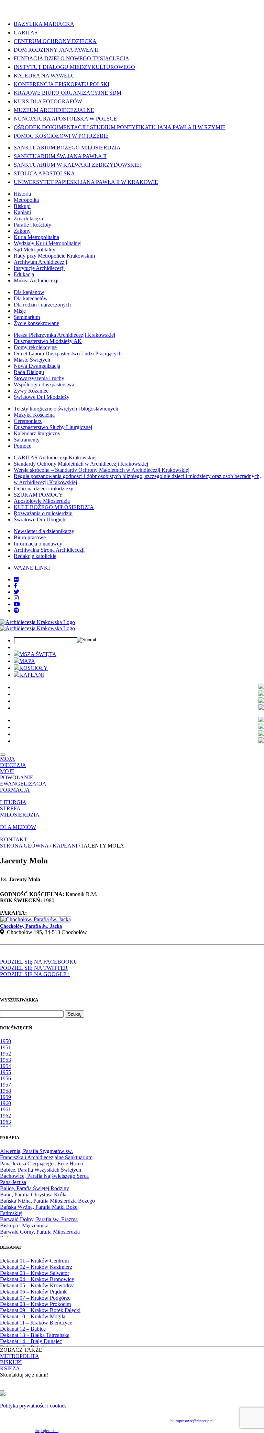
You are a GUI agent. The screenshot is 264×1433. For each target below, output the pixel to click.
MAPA (27, 661)
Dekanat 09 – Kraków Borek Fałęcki (40, 1310)
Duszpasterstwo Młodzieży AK (48, 341)
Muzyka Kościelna (34, 415)
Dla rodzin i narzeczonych (42, 305)
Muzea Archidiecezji (36, 280)
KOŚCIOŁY (33, 668)
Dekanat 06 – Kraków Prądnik (33, 1292)
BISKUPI (11, 1362)
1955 (5, 1072)
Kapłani (22, 212)
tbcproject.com (46, 1430)
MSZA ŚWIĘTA (37, 654)
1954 (5, 1066)
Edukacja (24, 274)
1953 (5, 1060)
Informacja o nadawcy (38, 544)
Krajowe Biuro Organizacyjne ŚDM (67, 93)
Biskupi (22, 206)
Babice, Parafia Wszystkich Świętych (40, 1170)
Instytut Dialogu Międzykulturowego (74, 67)
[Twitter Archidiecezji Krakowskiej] (16, 592)
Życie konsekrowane (36, 323)
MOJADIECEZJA (13, 762)
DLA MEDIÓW (18, 827)
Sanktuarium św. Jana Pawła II (60, 156)
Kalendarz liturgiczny (37, 433)
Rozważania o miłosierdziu (43, 513)
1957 (5, 1085)
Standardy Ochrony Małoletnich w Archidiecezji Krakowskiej (81, 464)
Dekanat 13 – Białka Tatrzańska (34, 1335)
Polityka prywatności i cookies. (34, 1406)
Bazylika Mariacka (44, 24)
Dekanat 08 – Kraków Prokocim (35, 1304)
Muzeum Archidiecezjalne (54, 110)
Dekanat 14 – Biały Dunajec (31, 1341)
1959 (5, 1097)
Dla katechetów (31, 298)
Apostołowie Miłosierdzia (42, 501)
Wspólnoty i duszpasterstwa (44, 384)
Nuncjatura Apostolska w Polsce (65, 119)
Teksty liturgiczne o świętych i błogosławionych (66, 409)
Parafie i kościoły (32, 225)
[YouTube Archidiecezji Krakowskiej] (17, 604)
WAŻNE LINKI (32, 568)
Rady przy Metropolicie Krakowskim (54, 256)
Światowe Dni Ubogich (39, 519)
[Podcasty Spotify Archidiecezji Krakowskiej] (16, 610)
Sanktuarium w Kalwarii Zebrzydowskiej (78, 165)
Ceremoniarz (28, 421)
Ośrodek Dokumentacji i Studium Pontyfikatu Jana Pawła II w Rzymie (120, 127)
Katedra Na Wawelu (44, 76)
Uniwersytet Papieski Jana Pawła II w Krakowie (86, 182)
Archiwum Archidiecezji (40, 262)
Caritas (25, 32)
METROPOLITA (19, 1356)
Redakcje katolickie (35, 556)
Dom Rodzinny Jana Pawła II (56, 50)
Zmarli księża (28, 218)
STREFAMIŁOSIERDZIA (20, 812)
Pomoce (22, 446)
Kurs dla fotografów (48, 101)
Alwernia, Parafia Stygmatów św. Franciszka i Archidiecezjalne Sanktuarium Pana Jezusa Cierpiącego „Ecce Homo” (46, 1157)
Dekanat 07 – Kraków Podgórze (35, 1298)
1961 (5, 1109)
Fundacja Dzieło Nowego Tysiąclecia (71, 58)
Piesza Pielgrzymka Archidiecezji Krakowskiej (64, 335)
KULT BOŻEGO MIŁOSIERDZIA (54, 507)
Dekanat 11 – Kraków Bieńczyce (36, 1323)
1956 (5, 1078)
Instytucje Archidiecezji (39, 268)
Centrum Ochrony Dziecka (55, 41)
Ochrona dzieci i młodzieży (43, 488)
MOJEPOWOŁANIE (16, 774)
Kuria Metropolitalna (36, 237)
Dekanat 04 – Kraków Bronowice (37, 1279)
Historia (22, 194)
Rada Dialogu (29, 372)
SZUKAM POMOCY (38, 495)
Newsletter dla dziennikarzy (44, 531)
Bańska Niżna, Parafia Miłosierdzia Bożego (47, 1201)
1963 (5, 1122)
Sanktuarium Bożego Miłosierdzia (67, 147)
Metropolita (26, 200)
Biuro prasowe (30, 537)
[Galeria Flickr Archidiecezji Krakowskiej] (16, 579)
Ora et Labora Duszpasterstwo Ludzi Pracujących (68, 353)
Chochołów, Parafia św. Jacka (31, 926)
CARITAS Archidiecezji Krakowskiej (55, 457)
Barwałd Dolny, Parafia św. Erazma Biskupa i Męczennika (39, 1222)
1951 (5, 1047)
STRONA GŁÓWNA (24, 846)
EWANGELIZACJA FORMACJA (23, 787)
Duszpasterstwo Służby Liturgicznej (53, 427)
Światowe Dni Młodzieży (41, 397)
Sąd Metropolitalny (34, 249)
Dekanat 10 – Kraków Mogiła (32, 1316)
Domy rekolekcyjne (35, 347)
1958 (5, 1091)
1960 (5, 1103)
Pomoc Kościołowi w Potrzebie (61, 136)
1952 (5, 1054)
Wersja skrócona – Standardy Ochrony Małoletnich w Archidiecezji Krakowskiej (101, 470)
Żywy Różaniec (31, 391)
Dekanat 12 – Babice (23, 1329)
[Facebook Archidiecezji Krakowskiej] (15, 586)
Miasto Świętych (32, 360)
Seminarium (27, 317)
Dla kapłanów (29, 292)
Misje (20, 311)
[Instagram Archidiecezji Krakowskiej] (16, 598)
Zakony (22, 231)
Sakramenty (27, 440)
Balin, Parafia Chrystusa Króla (33, 1194)
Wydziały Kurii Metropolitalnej (47, 243)
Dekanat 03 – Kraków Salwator (34, 1273)
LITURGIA (13, 802)
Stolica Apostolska (44, 173)
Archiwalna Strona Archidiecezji (49, 550)
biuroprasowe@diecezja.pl (191, 1421)
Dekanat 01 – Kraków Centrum (34, 1261)
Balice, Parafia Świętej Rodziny (34, 1188)
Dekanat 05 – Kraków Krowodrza (37, 1285)
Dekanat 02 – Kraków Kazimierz (36, 1267)
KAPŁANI (31, 675)
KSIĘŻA (10, 1368)
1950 (5, 1041)
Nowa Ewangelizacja (37, 366)
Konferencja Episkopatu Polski (61, 84)
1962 (5, 1116)
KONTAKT (13, 839)
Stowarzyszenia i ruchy (39, 378)
